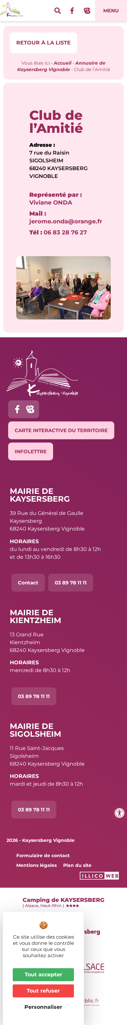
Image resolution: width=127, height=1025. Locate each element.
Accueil (62, 63)
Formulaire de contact (43, 855)
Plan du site (77, 865)
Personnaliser (43, 1007)
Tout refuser (43, 991)
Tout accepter (43, 974)
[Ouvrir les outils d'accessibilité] (119, 813)
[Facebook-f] (72, 10)
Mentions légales (36, 865)
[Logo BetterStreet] (86, 10)
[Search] (57, 10)
